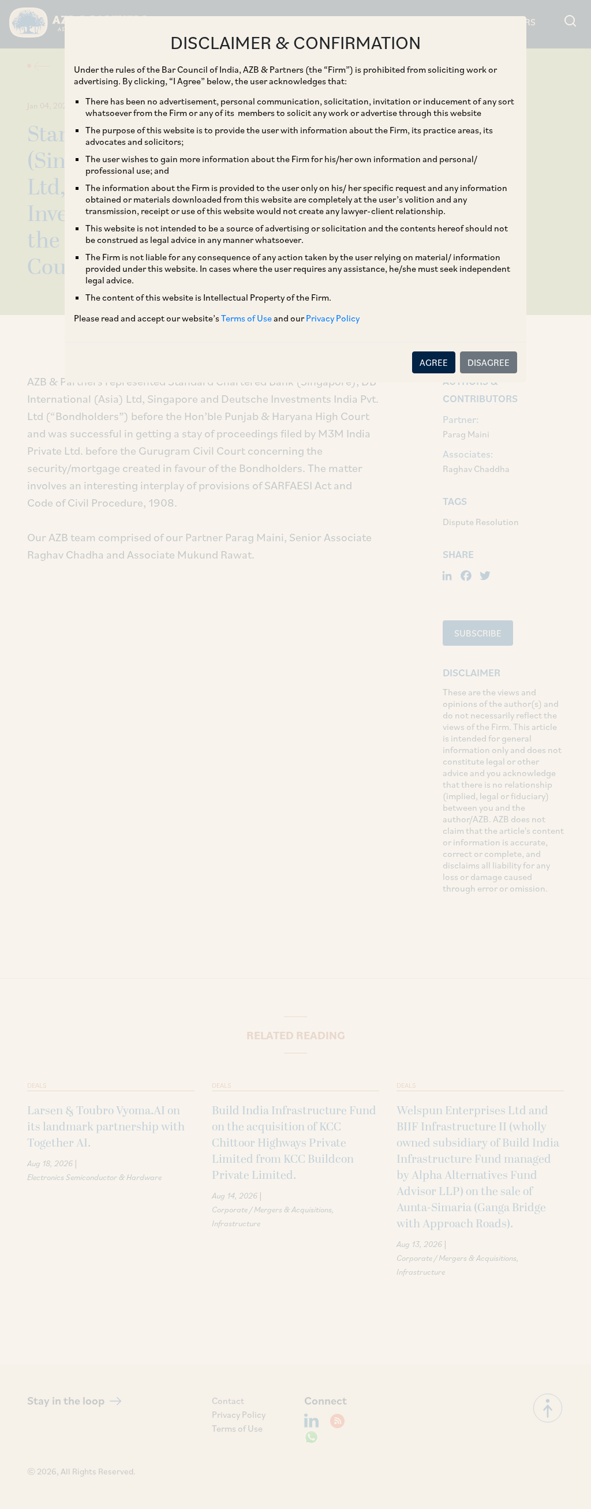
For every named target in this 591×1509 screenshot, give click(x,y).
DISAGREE (488, 362)
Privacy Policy (333, 318)
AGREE (434, 362)
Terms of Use (246, 318)
